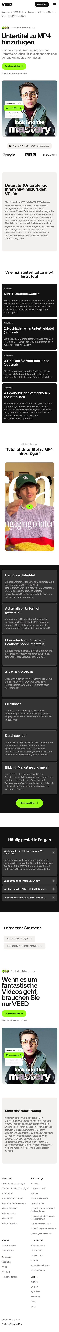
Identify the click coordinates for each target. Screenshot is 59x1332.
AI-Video (34, 1193)
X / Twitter (35, 1292)
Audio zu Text (7, 1193)
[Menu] (54, 4)
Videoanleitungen (9, 1277)
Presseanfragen (38, 1270)
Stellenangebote (38, 1245)
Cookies (34, 1260)
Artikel (4, 1267)
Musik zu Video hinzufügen (13, 1183)
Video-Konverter (9, 1213)
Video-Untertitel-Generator (14, 1203)
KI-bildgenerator (38, 1188)
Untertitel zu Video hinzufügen (40, 12)
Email (33, 1306)
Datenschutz (36, 1250)
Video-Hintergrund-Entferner (43, 1229)
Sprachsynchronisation (41, 1234)
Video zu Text (7, 1218)
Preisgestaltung (9, 1245)
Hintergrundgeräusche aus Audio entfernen (42, 1209)
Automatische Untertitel (12, 1198)
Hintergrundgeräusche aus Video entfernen (42, 1217)
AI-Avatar (35, 1183)
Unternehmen (8, 1250)
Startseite (6, 12)
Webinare (6, 1272)
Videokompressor (10, 1208)
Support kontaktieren (40, 1265)
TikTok (33, 1301)
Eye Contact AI (37, 1203)
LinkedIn (34, 1287)
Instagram (35, 1297)
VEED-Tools (18, 12)
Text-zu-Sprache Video (41, 1224)
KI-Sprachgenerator (39, 1198)
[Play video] (29, 506)
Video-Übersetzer (10, 1223)
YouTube (34, 1282)
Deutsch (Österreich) (11, 1324)
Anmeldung (42, 4)
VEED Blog (6, 1262)
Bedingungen (37, 1255)
